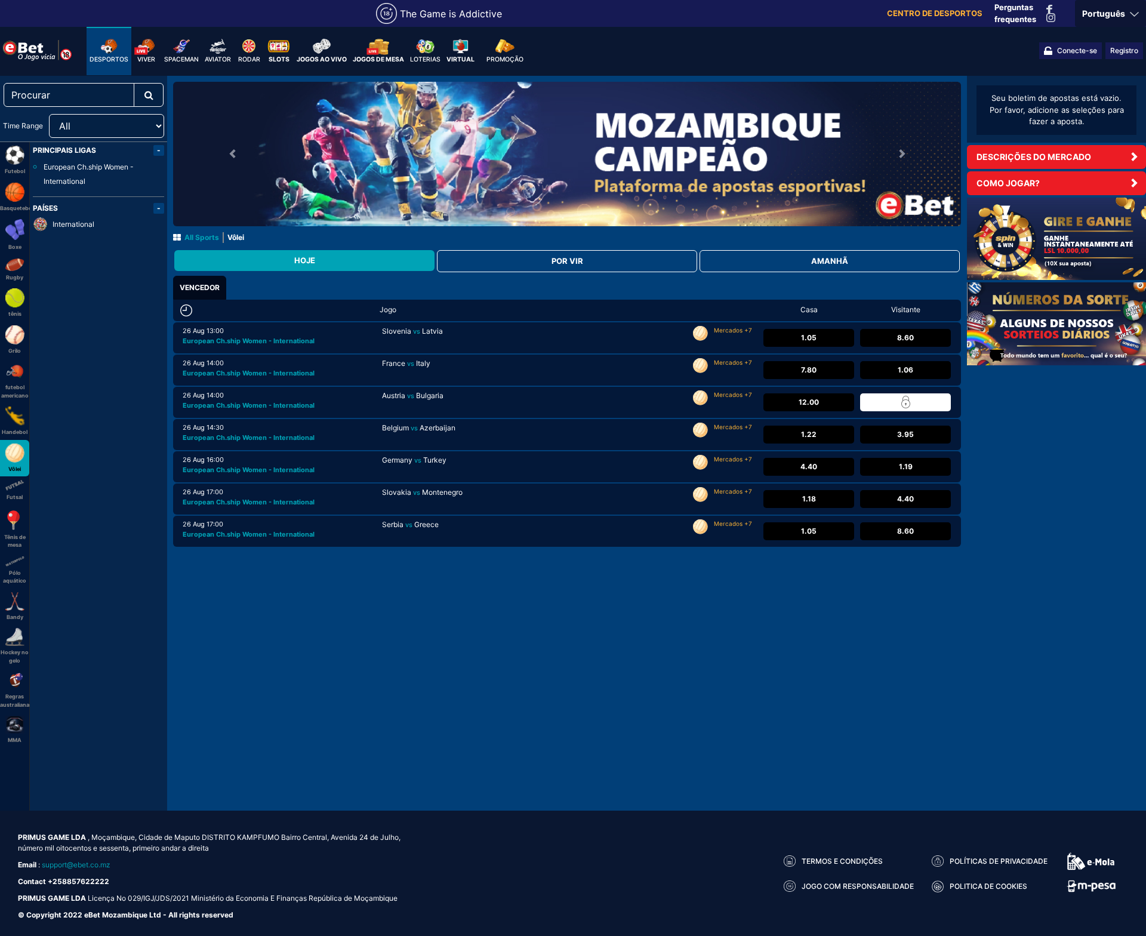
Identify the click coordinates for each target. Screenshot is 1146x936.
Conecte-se (1077, 50)
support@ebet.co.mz (76, 864)
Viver (146, 59)
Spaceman (181, 59)
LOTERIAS (425, 59)
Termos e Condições (842, 861)
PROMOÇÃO (504, 59)
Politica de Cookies (988, 886)
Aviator (218, 59)
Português (1104, 13)
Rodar (249, 59)
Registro (1124, 50)
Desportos (109, 59)
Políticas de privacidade (999, 861)
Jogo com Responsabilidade (858, 886)
